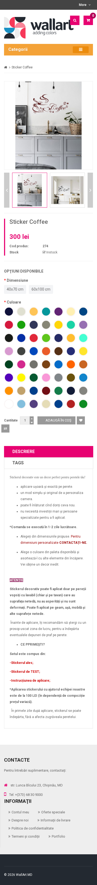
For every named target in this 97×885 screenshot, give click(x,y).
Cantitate (11, 420)
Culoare (14, 302)
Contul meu (20, 812)
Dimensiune (17, 280)
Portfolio (58, 836)
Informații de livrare (55, 820)
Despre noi (20, 820)
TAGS (18, 462)
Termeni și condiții (26, 836)
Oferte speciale (53, 812)
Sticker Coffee (22, 67)
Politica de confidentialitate (33, 828)
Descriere (23, 451)
